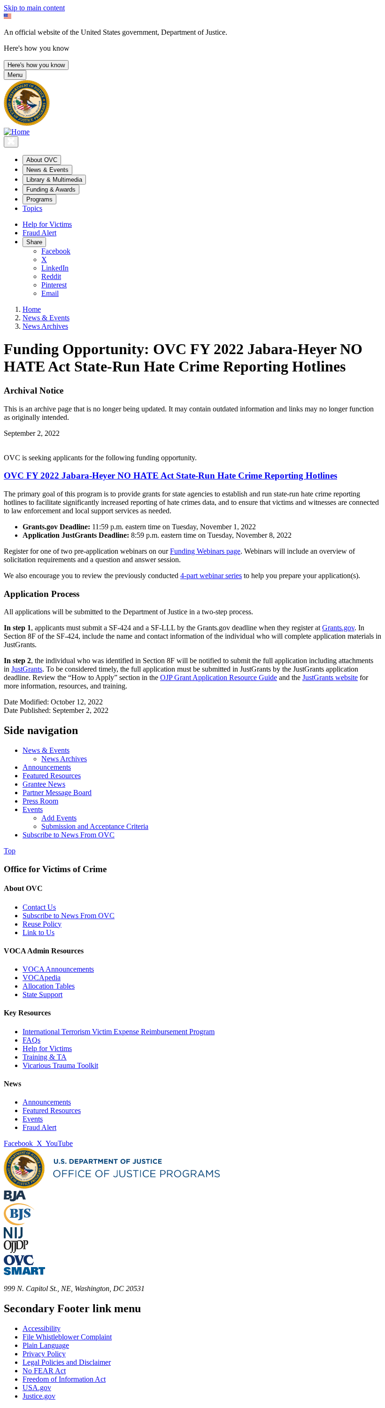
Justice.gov (39, 1396)
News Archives (45, 326)
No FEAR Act (44, 1371)
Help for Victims (47, 224)
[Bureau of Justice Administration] (15, 1199)
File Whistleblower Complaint (67, 1337)
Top (9, 851)
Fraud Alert (39, 233)
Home (32, 309)
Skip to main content (34, 8)
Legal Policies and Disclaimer (67, 1362)
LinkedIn (55, 268)
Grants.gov (338, 628)
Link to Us (38, 932)
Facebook (55, 251)
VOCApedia (42, 978)
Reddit (51, 276)
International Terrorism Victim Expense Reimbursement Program (119, 1032)
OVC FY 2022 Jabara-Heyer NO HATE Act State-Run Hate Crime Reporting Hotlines (170, 475)
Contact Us (39, 907)
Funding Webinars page (205, 551)
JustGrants (26, 669)
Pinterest (54, 285)
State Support (42, 994)
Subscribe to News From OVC (69, 916)
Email (50, 293)
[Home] (17, 132)
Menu (15, 74)
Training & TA (45, 1057)
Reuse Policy (42, 924)
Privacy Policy (44, 1354)
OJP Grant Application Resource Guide (218, 677)
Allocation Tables (49, 986)
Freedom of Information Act (64, 1379)
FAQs (31, 1040)
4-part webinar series (211, 576)
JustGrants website (330, 677)
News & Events (46, 318)
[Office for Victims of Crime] (19, 1263)
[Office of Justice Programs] (27, 123)
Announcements (47, 1102)
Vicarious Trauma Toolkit (60, 1065)
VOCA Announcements (58, 969)
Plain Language (46, 1345)
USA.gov (37, 1388)
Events (33, 1119)
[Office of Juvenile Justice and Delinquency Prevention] (16, 1250)
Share (34, 242)
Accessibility (42, 1328)
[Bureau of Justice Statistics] (19, 1223)
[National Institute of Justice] (13, 1236)
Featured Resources (52, 1110)
